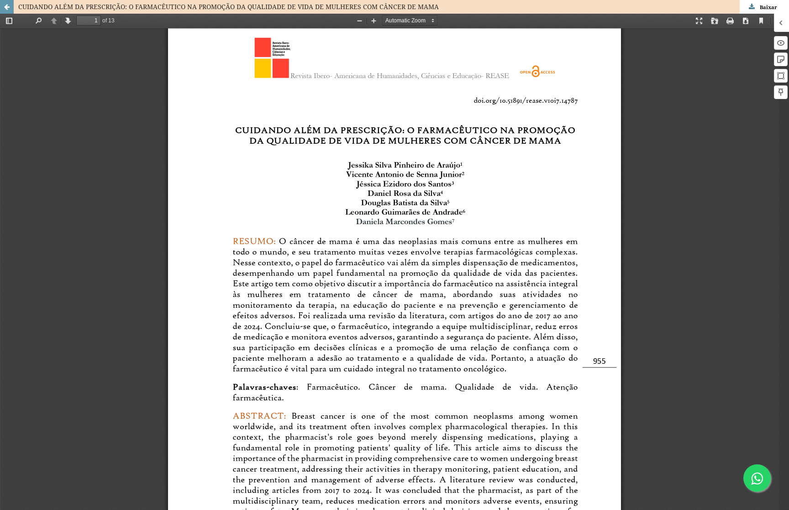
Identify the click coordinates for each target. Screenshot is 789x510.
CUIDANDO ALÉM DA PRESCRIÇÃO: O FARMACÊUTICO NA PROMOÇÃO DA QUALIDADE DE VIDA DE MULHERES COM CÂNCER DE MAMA (228, 6)
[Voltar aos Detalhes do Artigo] (7, 7)
